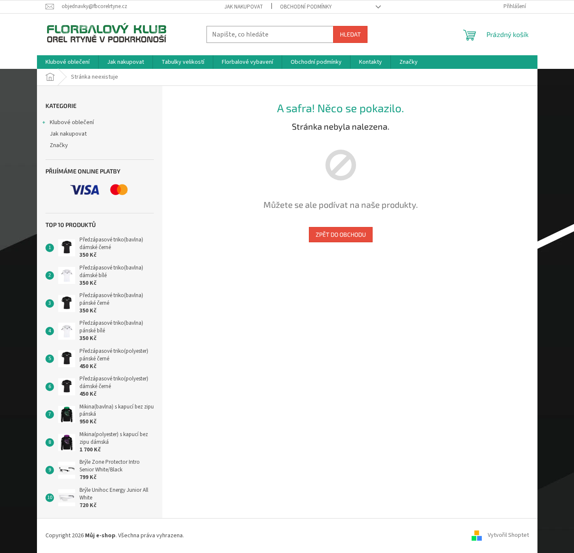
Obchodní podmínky (306, 7)
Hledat (350, 34)
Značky (59, 145)
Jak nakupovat (243, 7)
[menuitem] (67, 62)
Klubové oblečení (72, 122)
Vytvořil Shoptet (508, 535)
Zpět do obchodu (341, 234)
